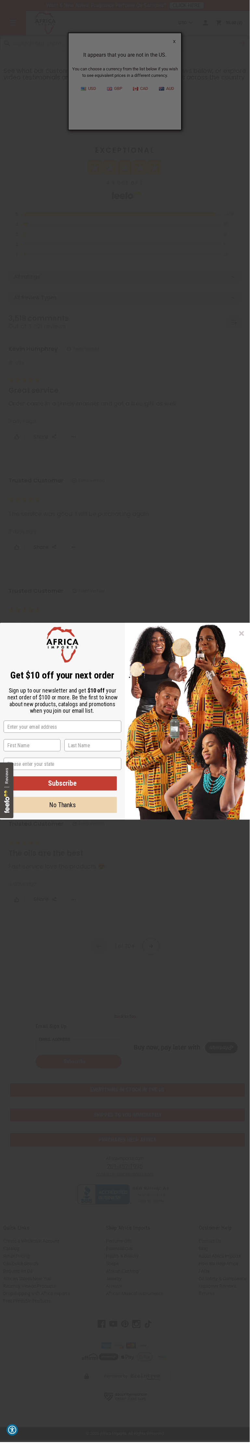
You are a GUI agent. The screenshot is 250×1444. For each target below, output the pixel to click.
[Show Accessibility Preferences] (12, 1430)
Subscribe (62, 783)
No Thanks (62, 805)
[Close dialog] (241, 633)
